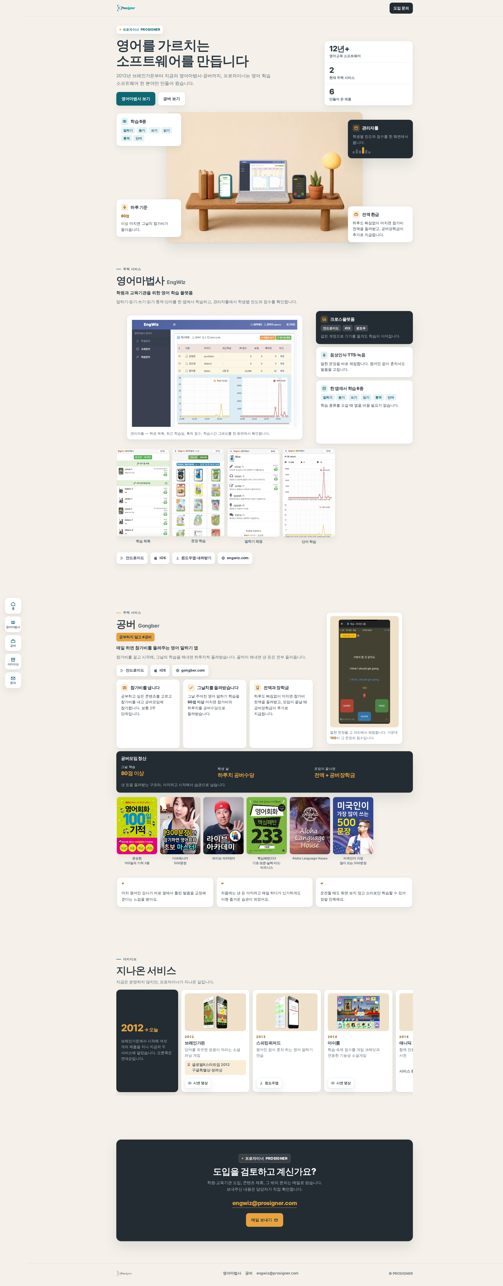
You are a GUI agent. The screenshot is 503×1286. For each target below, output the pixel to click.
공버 (13, 645)
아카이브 (13, 664)
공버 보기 (171, 98)
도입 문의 (401, 8)
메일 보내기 (261, 1219)
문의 (13, 683)
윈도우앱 (271, 1083)
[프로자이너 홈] (126, 8)
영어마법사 (13, 627)
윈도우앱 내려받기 (196, 558)
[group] (264, 497)
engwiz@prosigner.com (264, 1203)
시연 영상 (200, 1083)
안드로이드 (135, 558)
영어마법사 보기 (136, 98)
